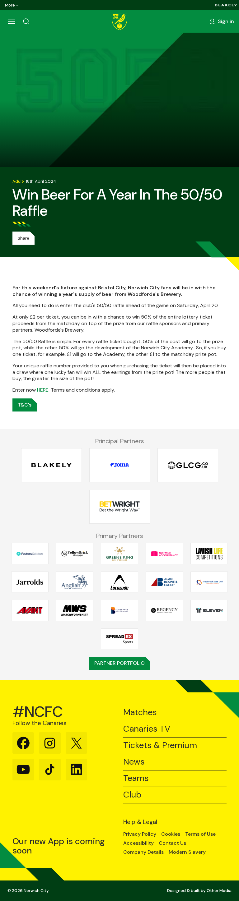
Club (132, 794)
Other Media (219, 890)
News (134, 761)
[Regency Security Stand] (164, 610)
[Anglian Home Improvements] (74, 582)
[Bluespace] (119, 610)
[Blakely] (226, 5)
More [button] (10, 5)
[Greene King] (119, 553)
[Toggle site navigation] (11, 21)
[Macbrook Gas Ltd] (209, 582)
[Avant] (29, 610)
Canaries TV (146, 729)
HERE (43, 390)
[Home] (119, 21)
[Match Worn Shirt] (74, 610)
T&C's (24, 405)
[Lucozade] (119, 582)
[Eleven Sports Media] (209, 610)
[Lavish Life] (209, 553)
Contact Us (172, 843)
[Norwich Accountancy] (164, 553)
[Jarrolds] (29, 582)
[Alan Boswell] (164, 582)
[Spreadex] (119, 639)
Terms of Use (200, 834)
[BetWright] (120, 506)
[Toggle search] (26, 21)
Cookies (170, 834)
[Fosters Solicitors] (29, 553)
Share (23, 238)
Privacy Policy (139, 834)
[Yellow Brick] (74, 553)
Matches (140, 712)
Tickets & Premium (160, 745)
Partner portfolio (119, 663)
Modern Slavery (187, 852)
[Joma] (120, 465)
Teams (136, 778)
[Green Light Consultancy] (188, 465)
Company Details (143, 852)
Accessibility (138, 843)
